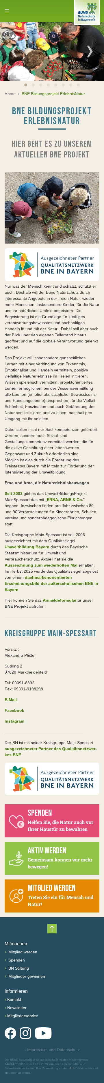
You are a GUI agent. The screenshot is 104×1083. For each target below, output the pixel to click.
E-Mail (11, 699)
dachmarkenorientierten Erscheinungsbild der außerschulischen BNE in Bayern (51, 583)
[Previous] (14, 51)
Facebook (14, 710)
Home (10, 93)
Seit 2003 (14, 493)
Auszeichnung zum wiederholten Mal (42, 565)
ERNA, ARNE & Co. (65, 499)
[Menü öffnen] (7, 11)
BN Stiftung (18, 968)
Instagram (14, 721)
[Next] (90, 51)
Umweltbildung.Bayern (28, 547)
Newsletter (17, 1007)
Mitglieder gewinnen (26, 976)
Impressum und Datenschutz (52, 1049)
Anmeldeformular (60, 600)
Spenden (16, 960)
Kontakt (14, 999)
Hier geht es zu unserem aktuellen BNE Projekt (52, 149)
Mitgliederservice (22, 1015)
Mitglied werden (22, 952)
